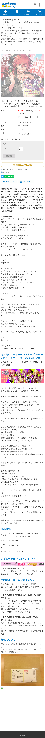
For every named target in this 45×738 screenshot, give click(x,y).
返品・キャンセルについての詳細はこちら (15, 169)
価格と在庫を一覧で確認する (10, 139)
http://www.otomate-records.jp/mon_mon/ (17, 348)
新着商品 (5, 14)
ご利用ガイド (28, 14)
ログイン (34, 6)
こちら (34, 574)
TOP (2, 50)
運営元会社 (22, 735)
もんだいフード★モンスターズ (22, 50)
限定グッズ (17, 14)
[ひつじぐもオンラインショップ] (9, 7)
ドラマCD (8, 50)
